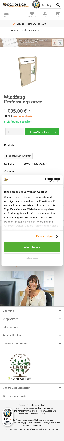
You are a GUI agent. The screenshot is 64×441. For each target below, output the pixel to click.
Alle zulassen (32, 247)
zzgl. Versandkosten (23, 115)
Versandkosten (38, 413)
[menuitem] (57, 14)
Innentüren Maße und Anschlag (26, 408)
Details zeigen (44, 236)
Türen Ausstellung (47, 410)
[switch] (7, 423)
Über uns (23, 413)
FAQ (43, 405)
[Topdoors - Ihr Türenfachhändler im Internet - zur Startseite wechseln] (16, 5)
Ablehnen (32, 258)
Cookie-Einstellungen (29, 405)
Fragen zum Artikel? (19, 155)
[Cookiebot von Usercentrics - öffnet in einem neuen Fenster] (45, 180)
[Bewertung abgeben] (32, 106)
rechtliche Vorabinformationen (22, 410)
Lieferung (48, 408)
